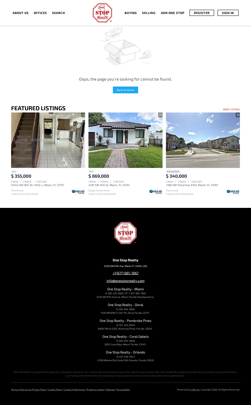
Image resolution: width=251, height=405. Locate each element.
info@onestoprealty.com (126, 281)
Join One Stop (172, 13)
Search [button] (58, 13)
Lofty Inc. (195, 389)
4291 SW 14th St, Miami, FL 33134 (109, 185)
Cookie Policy (55, 389)
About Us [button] (21, 13)
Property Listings (95, 389)
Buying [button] (131, 13)
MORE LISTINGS (231, 109)
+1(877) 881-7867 (125, 273)
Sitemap (110, 389)
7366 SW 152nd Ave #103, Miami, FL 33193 (192, 185)
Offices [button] (40, 13)
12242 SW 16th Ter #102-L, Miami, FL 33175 (37, 185)
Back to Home (125, 89)
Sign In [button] (228, 13)
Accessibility (123, 389)
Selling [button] (149, 13)
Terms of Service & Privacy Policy (29, 389)
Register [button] (202, 13)
